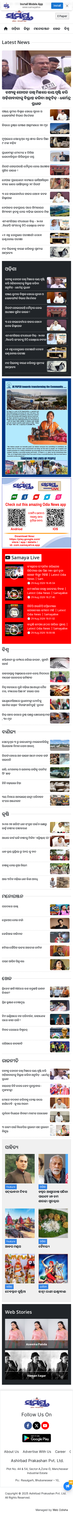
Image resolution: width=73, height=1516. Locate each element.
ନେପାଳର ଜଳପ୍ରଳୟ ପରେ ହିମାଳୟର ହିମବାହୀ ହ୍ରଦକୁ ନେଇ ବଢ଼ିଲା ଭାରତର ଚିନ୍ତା (25, 210)
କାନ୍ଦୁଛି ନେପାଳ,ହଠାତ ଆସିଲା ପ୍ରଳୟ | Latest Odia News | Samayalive (47, 626)
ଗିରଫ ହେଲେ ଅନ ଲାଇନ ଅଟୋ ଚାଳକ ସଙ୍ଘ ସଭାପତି (25, 758)
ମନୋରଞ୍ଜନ (41, 28)
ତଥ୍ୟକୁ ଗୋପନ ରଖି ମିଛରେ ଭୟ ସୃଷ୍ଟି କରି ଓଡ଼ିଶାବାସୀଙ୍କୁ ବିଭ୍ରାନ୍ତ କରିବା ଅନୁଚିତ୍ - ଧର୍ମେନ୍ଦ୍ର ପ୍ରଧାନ (36, 97)
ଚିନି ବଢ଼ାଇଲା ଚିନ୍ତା (11, 783)
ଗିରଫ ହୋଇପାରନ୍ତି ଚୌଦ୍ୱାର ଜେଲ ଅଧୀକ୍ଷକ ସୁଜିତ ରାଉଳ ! (25, 168)
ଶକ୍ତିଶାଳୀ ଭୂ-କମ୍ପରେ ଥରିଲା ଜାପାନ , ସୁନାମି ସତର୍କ (25, 662)
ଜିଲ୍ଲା (27, 28)
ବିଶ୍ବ (66, 28)
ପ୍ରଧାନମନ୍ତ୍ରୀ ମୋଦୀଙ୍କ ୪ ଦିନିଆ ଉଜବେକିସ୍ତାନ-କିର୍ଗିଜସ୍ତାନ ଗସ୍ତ (18, 155)
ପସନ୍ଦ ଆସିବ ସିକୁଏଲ (13, 961)
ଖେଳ (56, 28)
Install (57, 5)
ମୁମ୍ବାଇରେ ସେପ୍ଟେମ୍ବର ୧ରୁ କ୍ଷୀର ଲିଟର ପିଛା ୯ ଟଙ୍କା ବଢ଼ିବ (25, 141)
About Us (11, 1452)
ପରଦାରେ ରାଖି (10, 906)
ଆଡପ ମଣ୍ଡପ (13, 1246)
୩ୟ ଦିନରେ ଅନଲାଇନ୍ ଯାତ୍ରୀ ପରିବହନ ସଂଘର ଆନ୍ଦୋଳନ (22, 799)
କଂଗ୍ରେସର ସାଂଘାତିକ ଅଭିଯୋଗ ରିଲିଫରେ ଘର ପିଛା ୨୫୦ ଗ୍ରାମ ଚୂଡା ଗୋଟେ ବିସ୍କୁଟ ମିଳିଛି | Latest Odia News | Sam (46, 573)
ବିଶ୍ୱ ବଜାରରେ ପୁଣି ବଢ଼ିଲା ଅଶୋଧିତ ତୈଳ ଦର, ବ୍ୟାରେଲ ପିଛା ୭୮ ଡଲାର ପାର (24, 689)
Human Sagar (36, 1375)
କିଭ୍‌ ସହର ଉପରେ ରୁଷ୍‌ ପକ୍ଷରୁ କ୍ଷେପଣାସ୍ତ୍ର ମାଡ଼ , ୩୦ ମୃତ (26, 717)
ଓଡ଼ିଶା (15, 28)
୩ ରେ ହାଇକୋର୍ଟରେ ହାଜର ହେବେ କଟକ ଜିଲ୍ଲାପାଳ (24, 196)
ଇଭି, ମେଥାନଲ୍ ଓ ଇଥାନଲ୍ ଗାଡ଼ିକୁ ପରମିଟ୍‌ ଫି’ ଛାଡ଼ (24, 771)
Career (60, 1452)
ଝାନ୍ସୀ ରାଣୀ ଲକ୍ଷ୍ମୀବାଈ (52, 1291)
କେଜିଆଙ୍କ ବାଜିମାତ (12, 934)
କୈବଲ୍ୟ (44, 1246)
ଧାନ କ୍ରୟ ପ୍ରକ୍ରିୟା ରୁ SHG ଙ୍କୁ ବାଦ (19, 851)
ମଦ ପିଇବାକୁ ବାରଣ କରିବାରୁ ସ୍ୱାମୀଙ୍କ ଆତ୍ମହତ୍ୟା (22, 251)
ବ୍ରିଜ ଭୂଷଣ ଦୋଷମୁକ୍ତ (13, 1002)
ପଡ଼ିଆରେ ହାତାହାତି (12, 1043)
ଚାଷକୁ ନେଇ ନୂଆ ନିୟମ (14, 865)
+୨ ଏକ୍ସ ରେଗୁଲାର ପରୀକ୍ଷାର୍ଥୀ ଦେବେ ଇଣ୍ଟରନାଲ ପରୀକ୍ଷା (22, 237)
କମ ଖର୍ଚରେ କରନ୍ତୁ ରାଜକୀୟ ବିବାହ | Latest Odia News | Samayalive (47, 591)
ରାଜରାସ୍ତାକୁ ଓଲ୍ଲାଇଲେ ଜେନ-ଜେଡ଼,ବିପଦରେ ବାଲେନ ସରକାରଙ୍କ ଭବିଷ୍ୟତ (25, 675)
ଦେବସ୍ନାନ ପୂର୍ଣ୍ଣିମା (15, 1291)
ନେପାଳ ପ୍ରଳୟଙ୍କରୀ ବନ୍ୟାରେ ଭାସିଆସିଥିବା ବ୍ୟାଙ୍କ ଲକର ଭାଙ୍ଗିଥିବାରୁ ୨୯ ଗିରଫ (25, 182)
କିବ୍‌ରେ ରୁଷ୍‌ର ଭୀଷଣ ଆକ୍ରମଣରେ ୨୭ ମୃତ (25, 125)
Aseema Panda (36, 1344)
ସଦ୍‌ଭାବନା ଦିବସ (16, 1191)
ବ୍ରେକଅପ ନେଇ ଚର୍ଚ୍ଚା (13, 920)
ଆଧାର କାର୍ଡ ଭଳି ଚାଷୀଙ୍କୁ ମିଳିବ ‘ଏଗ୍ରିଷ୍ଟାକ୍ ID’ (26, 838)
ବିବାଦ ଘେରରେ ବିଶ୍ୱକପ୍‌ (14, 1030)
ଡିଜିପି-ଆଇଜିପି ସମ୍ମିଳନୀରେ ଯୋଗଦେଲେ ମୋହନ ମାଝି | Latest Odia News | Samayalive (46, 610)
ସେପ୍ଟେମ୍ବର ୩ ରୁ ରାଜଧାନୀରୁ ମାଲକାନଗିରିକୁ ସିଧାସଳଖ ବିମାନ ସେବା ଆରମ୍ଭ (25, 744)
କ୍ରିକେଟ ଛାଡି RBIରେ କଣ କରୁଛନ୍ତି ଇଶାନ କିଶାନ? (23, 990)
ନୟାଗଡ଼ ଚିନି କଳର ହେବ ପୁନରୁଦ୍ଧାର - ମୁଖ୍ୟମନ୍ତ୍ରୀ (22, 1088)
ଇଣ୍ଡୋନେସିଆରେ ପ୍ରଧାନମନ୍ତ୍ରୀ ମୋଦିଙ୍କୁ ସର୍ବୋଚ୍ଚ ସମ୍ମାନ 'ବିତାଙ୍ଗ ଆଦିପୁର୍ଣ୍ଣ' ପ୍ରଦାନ (23, 703)
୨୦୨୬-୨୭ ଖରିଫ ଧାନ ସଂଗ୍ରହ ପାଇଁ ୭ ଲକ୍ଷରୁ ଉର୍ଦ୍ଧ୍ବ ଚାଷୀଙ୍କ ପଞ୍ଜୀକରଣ (24, 826)
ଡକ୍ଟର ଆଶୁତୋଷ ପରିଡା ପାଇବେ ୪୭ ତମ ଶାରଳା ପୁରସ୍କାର (53, 1196)
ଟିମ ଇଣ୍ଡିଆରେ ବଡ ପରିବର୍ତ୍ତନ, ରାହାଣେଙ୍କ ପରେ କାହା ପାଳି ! (23, 1018)
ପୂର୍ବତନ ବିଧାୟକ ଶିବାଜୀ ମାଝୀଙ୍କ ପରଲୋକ (25, 1113)
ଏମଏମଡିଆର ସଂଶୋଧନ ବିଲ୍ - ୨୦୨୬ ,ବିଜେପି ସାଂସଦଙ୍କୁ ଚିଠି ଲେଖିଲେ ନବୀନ (23, 223)
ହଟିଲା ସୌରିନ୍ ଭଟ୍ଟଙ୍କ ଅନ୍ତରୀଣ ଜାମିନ (22, 947)
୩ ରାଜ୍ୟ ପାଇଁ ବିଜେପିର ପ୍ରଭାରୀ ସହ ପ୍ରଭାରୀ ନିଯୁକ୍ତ (25, 1129)
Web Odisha (60, 1509)
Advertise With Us (37, 1452)
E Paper (62, 16)
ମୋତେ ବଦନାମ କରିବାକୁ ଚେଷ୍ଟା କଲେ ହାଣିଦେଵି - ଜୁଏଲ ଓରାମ (22, 1102)
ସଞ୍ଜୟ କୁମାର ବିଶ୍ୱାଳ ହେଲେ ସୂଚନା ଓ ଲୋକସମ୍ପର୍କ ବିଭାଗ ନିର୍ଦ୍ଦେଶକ (22, 113)
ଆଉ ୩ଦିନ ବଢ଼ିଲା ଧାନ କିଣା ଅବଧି (20, 879)
